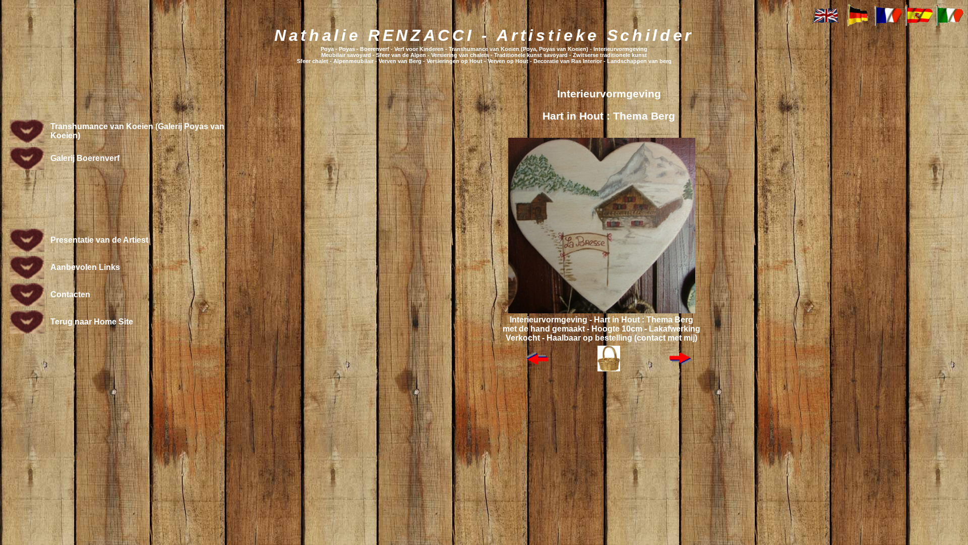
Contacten (70, 294)
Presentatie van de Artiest (99, 240)
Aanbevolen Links (85, 267)
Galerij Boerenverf (84, 158)
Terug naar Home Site (91, 321)
